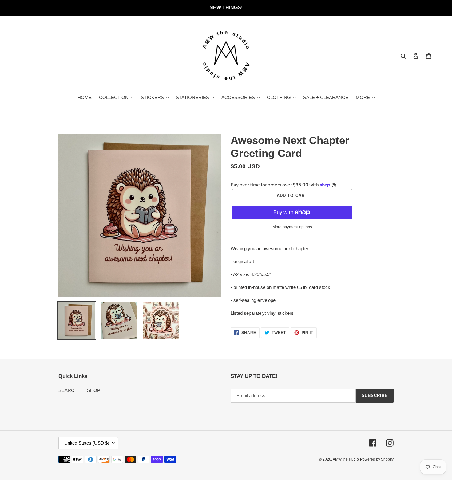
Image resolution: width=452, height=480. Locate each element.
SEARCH (68, 390)
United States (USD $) (86, 443)
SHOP (93, 390)
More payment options (292, 227)
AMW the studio (346, 459)
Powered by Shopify (377, 459)
